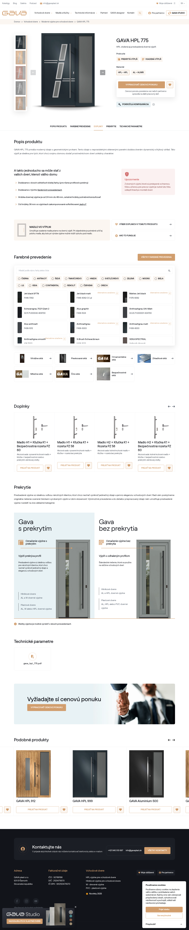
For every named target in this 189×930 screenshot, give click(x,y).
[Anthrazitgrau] (72, 327)
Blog (15, 3)
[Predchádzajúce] (33, 72)
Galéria (23, 3)
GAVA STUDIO (178, 13)
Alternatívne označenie (106, 293)
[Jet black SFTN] (20, 297)
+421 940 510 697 (115, 851)
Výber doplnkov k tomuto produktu (138, 224)
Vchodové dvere (31, 22)
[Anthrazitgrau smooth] (20, 342)
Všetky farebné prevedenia (156, 257)
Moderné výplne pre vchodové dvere (57, 22)
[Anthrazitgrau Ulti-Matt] (125, 312)
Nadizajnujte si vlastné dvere (25, 921)
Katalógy (6, 3)
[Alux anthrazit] (20, 327)
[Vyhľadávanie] (140, 13)
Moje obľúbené (167, 3)
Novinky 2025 (95, 894)
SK (182, 3)
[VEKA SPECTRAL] (125, 342)
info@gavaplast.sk (51, 3)
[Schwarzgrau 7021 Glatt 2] (20, 312)
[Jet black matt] (72, 297)
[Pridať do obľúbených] (170, 85)
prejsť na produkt (30, 468)
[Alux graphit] (72, 312)
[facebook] (17, 901)
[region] (20, 72)
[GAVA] (14, 13)
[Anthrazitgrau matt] (125, 327)
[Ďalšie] (102, 72)
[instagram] (26, 901)
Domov (17, 22)
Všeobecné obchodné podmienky (28, 908)
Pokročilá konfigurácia (135, 104)
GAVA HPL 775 (83, 22)
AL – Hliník (138, 73)
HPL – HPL (123, 73)
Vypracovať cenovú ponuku (141, 85)
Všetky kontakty (157, 850)
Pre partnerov (158, 13)
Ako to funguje (127, 236)
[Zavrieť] (75, 907)
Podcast (33, 3)
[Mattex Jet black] (125, 297)
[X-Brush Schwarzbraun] (72, 342)
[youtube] (36, 901)
